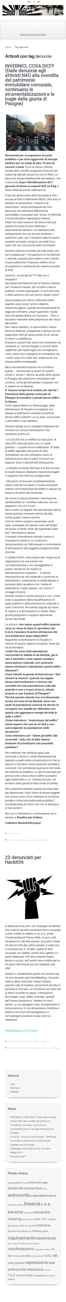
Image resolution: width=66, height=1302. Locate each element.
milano (47, 1249)
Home (8, 47)
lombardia (35, 1243)
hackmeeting (33, 1047)
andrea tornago (37, 1182)
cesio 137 (40, 1219)
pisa (27, 1255)
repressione (42, 840)
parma (44, 1047)
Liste (12, 1084)
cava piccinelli (27, 1219)
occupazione (20, 840)
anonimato (16, 1187)
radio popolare (16, 1263)
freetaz (36, 1231)
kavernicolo (46, 1238)
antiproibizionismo (43, 1195)
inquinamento (21, 1237)
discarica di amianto (17, 1231)
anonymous (33, 1187)
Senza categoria (41, 1041)
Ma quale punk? (18, 1156)
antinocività (18, 1195)
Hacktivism (14, 1041)
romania (47, 1270)
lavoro (10, 1243)
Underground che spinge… (23, 1144)
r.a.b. (47, 1255)
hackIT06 (21, 1047)
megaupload (40, 1249)
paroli (21, 1255)
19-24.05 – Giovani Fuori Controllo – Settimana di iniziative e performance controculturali (33, 1138)
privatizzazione (37, 1256)
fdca (29, 1231)
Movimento (14, 833)
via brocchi (50, 1275)
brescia (32, 1203)
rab (55, 1255)
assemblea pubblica (16, 1204)
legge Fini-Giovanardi (21, 1243)
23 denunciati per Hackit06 (23, 860)
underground (40, 1275)
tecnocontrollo (24, 1275)
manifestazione (21, 1248)
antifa (44, 1188)
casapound (28, 1212)
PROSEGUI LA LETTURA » (22, 1031)
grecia (45, 1231)
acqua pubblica (15, 1182)
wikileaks (11, 1279)
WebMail (14, 1091)
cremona (43, 1224)
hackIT (12, 1047)
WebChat (14, 1087)
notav (15, 1255)
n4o (10, 840)
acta (25, 1182)
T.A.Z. (12, 1275)
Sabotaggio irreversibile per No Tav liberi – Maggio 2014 (31, 1150)
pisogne (31, 840)
